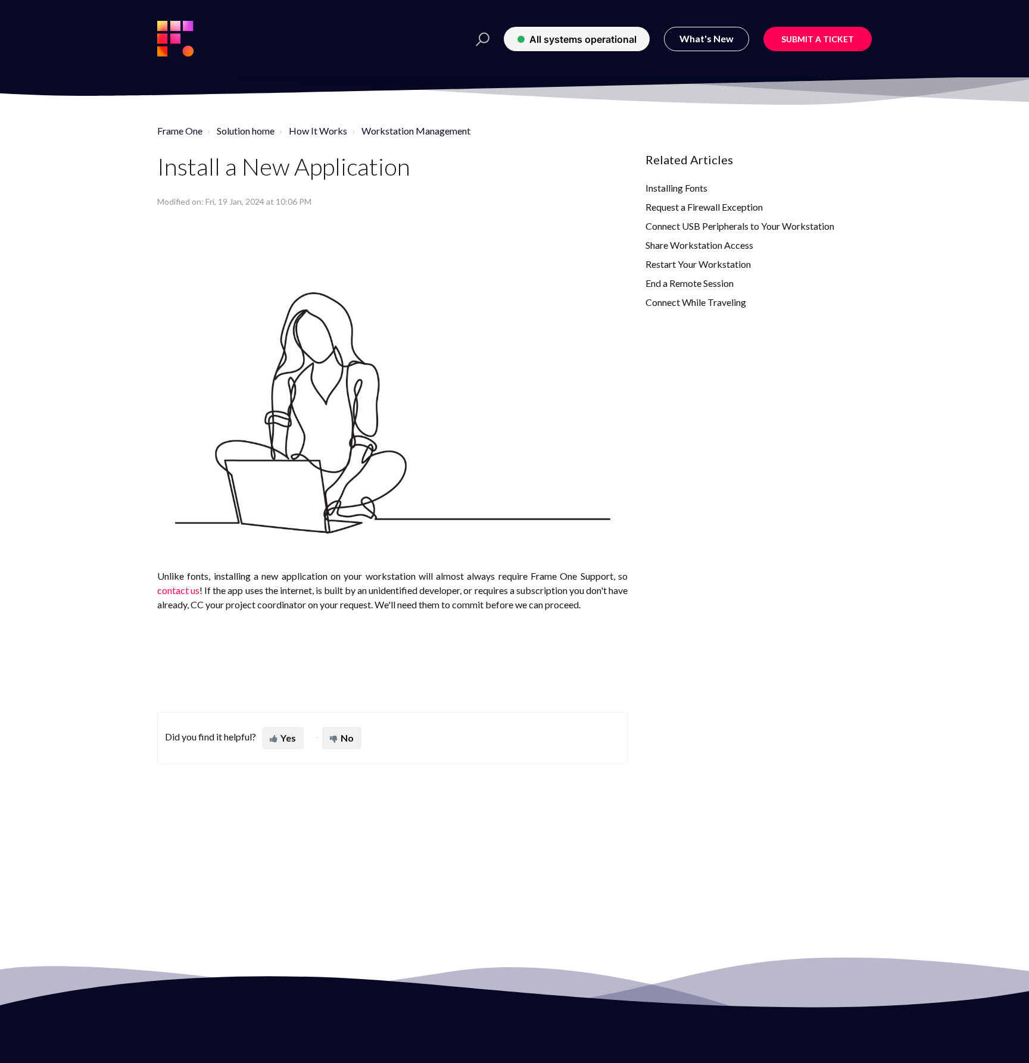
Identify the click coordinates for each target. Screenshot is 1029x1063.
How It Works (318, 130)
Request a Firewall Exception (704, 206)
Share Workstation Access (699, 245)
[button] (479, 38)
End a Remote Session (690, 283)
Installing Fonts (676, 187)
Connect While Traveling (696, 302)
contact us (178, 590)
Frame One (179, 130)
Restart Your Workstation (698, 264)
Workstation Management (415, 130)
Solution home (246, 130)
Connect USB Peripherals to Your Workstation (740, 226)
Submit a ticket (817, 39)
